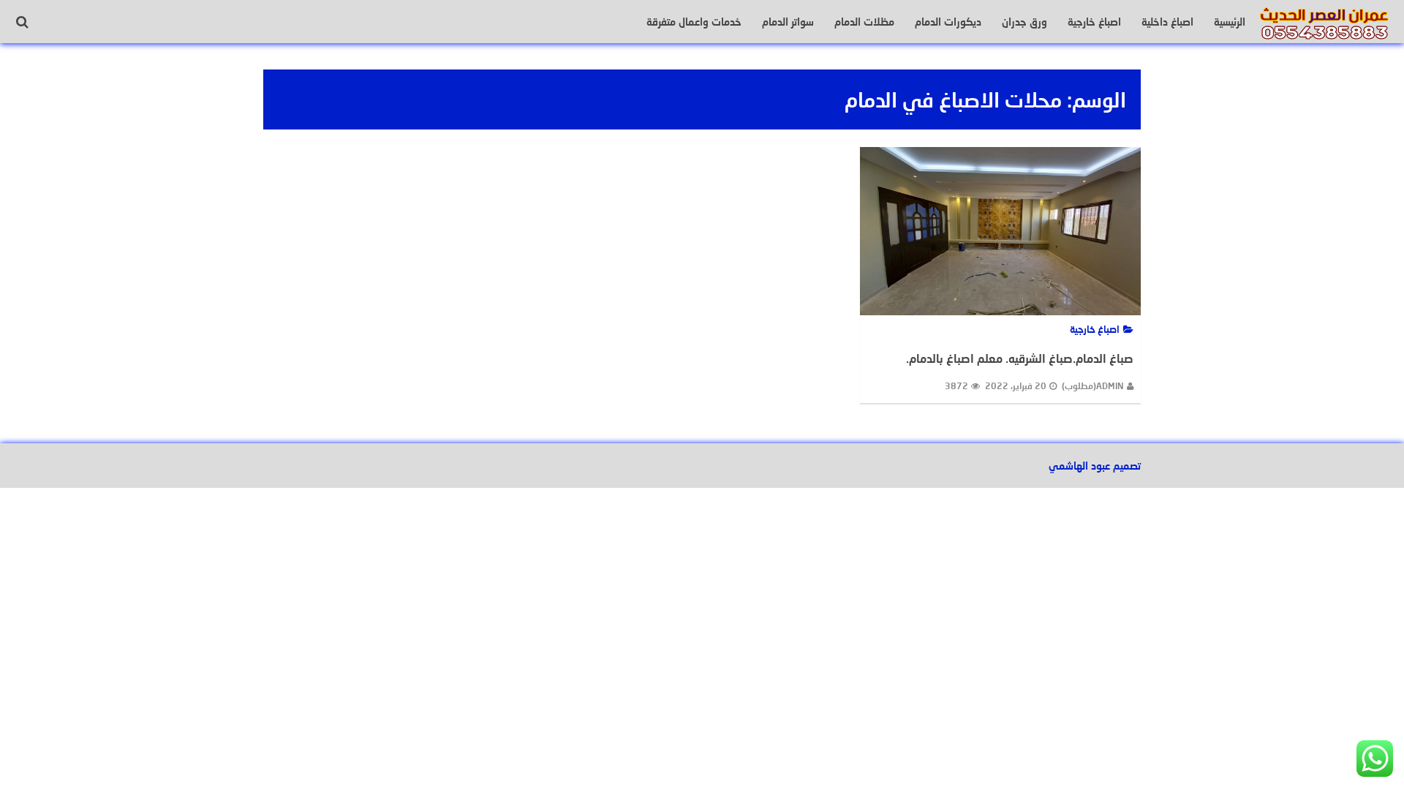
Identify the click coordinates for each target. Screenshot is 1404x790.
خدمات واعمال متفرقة (693, 21)
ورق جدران (1024, 21)
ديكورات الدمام (948, 21)
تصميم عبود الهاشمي (1095, 465)
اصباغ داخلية (1167, 21)
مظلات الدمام (864, 21)
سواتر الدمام (788, 21)
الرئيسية (1229, 21)
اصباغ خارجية (1094, 21)
